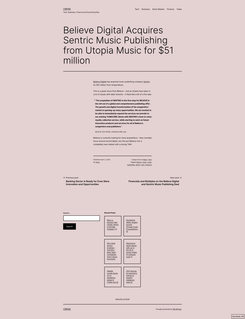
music (144, 162)
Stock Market (158, 9)
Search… (66, 213)
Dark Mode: (236, 316)
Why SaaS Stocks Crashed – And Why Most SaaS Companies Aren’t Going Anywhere (112, 251)
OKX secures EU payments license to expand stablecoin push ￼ (131, 276)
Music (145, 160)
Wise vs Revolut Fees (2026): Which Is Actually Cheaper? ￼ (113, 224)
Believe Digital (99, 82)
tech (142, 165)
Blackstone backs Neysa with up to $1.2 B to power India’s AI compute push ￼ (131, 250)
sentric (138, 165)
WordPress (177, 309)
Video (179, 9)
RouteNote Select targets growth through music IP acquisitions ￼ (132, 225)
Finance (170, 9)
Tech (137, 9)
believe (139, 162)
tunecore (148, 165)
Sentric (146, 82)
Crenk (67, 9)
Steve (98, 162)
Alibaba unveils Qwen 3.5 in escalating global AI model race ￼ (112, 276)
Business (146, 9)
